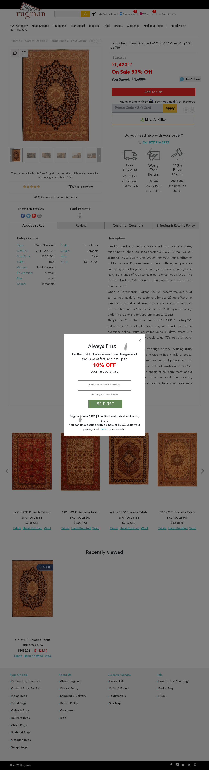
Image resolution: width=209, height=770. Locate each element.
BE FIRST (105, 404)
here (104, 429)
